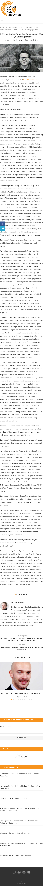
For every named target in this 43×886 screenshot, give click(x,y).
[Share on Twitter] (21, 595)
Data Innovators (26, 27)
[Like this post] (17, 595)
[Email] (29, 872)
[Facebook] (14, 872)
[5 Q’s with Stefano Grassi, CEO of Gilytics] (21, 676)
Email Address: (5, 726)
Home (2, 27)
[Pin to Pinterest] (24, 595)
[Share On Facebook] (2, 224)
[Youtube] (24, 872)
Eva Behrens (17, 40)
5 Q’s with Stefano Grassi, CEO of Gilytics (21, 693)
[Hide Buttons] (1, 232)
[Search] (41, 20)
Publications (13, 27)
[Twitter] (19, 872)
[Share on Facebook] (19, 595)
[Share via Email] (26, 595)
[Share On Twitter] (2, 228)
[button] (2, 681)
